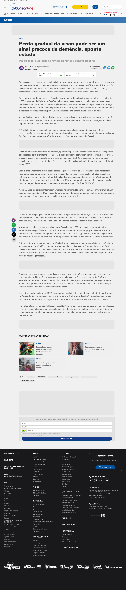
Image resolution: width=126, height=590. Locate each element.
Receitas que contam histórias (43, 521)
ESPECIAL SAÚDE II (33, 13)
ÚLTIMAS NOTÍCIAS (11, 453)
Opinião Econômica (68, 510)
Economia (7, 506)
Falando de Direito (68, 498)
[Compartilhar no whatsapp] (14, 225)
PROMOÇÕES (66, 518)
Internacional (37, 469)
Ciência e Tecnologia (39, 459)
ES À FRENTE (66, 472)
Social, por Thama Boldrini (70, 507)
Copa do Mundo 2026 (11, 524)
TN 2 (34, 509)
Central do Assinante (40, 555)
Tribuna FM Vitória (39, 490)
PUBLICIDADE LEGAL (69, 524)
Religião (6, 501)
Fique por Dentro (38, 504)
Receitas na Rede (10, 541)
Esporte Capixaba (10, 515)
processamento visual (89, 377)
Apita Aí (35, 526)
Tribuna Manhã (38, 514)
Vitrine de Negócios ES (69, 467)
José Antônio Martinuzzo (70, 500)
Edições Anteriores (39, 553)
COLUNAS (65, 453)
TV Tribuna (21, 13)
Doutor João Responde (69, 457)
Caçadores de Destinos (40, 529)
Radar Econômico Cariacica (13, 488)
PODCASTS (64, 13)
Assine (35, 540)
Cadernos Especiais (39, 545)
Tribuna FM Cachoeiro (40, 493)
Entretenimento (9, 534)
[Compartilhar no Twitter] (14, 234)
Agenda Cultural (9, 537)
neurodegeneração (72, 377)
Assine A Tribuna (80, 7)
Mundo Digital (66, 481)
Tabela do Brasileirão (11, 527)
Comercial (65, 537)
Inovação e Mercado (68, 462)
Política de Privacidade (69, 542)
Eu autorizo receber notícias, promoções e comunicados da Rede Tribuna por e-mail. (41, 433)
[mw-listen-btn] (14, 220)
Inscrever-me (66, 439)
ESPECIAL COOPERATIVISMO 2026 (13, 475)
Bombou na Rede (38, 462)
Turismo (6, 529)
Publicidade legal (91, 13)
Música (35, 476)
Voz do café (65, 459)
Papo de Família (67, 476)
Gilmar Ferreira (66, 474)
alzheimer (31, 377)
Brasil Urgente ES (39, 512)
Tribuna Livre (66, 479)
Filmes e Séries (38, 474)
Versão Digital (37, 543)
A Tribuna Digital (76, 13)
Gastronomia (8, 544)
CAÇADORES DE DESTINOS (50, 13)
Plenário (64, 486)
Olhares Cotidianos (68, 503)
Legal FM (36, 495)
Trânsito (6, 496)
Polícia (6, 498)
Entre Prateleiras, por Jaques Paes (71, 492)
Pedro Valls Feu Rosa (68, 505)
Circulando (36, 531)
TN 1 (34, 507)
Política (6, 503)
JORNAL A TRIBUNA (40, 537)
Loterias (35, 467)
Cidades (7, 491)
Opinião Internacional (69, 512)
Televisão (36, 479)
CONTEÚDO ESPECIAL (70, 547)
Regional (7, 546)
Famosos (7, 539)
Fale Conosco (66, 539)
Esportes (7, 513)
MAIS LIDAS (8, 460)
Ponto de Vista (38, 519)
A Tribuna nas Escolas (40, 550)
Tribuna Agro (8, 486)
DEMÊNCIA (41, 377)
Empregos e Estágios (11, 510)
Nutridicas (65, 484)
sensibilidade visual (27, 380)
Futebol (6, 518)
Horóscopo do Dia (39, 464)
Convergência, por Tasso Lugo (71, 495)
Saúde (21, 38)
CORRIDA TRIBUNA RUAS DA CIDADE (14, 467)
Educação (7, 493)
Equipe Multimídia (67, 534)
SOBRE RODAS (38, 481)
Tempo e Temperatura (11, 532)
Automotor (36, 524)
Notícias (35, 457)
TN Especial (37, 516)
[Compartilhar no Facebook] (14, 230)
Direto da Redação (68, 469)
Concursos (7, 508)
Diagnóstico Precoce (55, 377)
